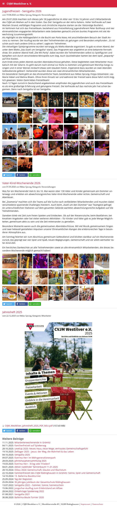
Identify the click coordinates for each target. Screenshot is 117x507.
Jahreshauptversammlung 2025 (30, 460)
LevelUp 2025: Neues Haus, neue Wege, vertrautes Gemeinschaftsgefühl (51, 448)
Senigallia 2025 (22, 454)
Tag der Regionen (23, 479)
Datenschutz (97, 504)
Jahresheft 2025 (12, 312)
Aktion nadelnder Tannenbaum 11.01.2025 (36, 466)
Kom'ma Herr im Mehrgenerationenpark (34, 457)
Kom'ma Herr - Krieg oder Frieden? (32, 463)
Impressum (85, 504)
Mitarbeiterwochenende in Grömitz (32, 442)
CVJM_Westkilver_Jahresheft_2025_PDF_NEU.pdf (29, 425)
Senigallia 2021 (22, 494)
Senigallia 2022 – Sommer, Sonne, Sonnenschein (39, 485)
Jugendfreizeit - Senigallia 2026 (21, 11)
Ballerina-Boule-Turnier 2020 (29, 497)
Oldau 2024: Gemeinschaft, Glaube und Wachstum (40, 469)
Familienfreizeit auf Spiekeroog (30, 445)
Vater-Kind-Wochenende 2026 (21, 183)
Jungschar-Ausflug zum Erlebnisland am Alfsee (38, 488)
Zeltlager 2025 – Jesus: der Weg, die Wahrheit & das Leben (44, 451)
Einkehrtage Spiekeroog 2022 (29, 491)
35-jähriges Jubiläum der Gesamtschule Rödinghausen (42, 482)
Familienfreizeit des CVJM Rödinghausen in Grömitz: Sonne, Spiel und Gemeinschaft (57, 472)
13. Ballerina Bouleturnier (27, 476)
